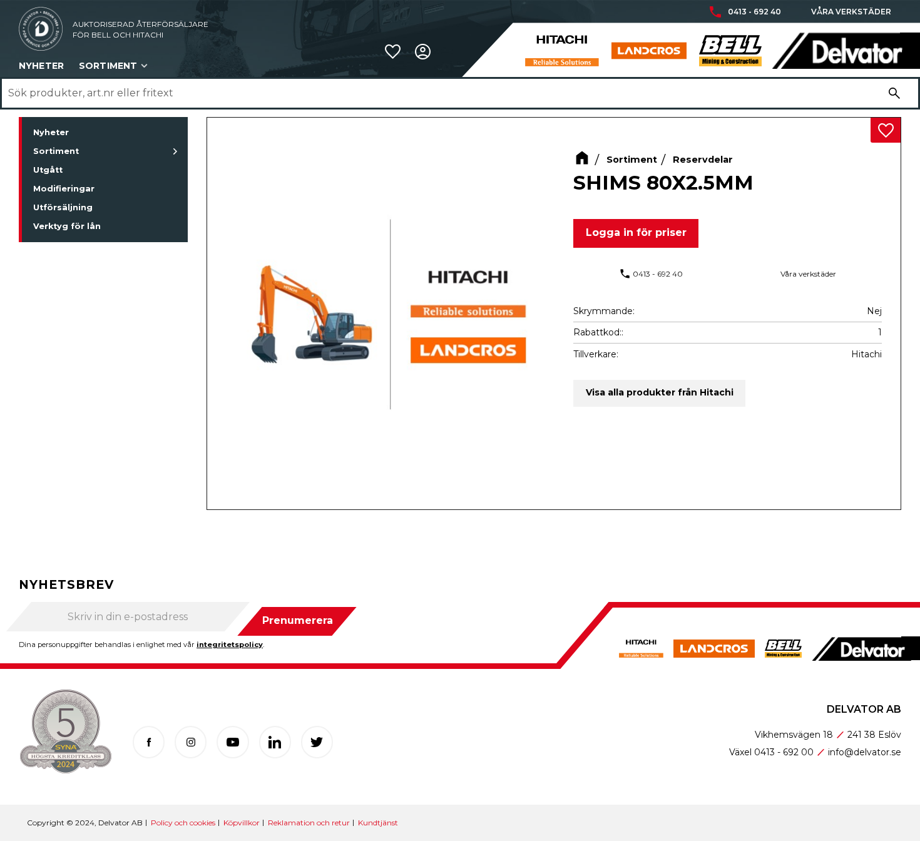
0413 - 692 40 (754, 12)
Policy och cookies (183, 822)
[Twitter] (317, 742)
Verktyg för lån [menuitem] (67, 226)
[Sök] (894, 93)
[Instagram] (191, 742)
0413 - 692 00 (784, 752)
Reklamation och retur (309, 822)
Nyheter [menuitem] (41, 65)
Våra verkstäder (851, 12)
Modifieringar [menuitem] (64, 188)
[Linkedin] (275, 742)
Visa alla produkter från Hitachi (659, 392)
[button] (393, 51)
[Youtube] (232, 742)
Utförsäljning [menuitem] (63, 207)
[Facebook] (149, 742)
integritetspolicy (230, 644)
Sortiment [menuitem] (108, 65)
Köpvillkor (241, 822)
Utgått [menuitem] (48, 170)
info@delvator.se (864, 752)
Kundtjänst (378, 822)
